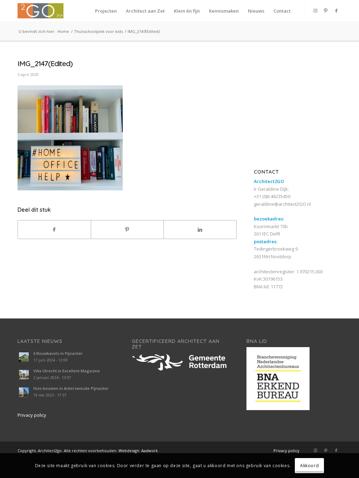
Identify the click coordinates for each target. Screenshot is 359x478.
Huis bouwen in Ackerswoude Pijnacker (71, 388)
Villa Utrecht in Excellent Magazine (66, 370)
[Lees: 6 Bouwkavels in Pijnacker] (24, 357)
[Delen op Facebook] (54, 229)
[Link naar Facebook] (336, 10)
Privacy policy (32, 415)
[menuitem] (105, 10)
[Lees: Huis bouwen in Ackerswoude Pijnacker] (24, 392)
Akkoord (309, 466)
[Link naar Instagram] (315, 10)
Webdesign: (129, 450)
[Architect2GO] (40, 10)
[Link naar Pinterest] (325, 10)
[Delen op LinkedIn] (200, 229)
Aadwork (149, 450)
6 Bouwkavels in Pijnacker (58, 353)
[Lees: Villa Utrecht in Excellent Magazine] (24, 374)
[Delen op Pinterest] (127, 229)
